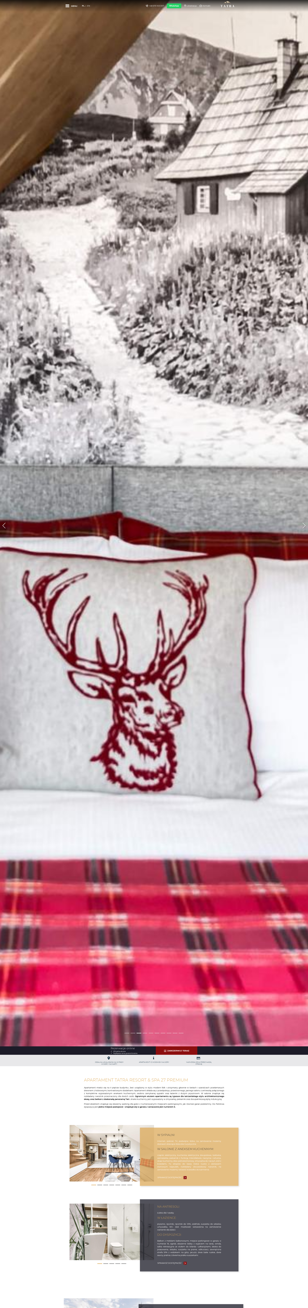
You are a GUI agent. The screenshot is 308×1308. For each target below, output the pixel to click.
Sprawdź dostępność (169, 1177)
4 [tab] (111, 1185)
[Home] (227, 6)
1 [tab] (93, 1185)
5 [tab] (117, 1185)
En (88, 6)
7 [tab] (129, 1185)
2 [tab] (99, 1185)
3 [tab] (105, 1185)
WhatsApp (174, 6)
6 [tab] (123, 1185)
